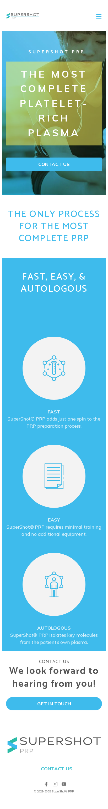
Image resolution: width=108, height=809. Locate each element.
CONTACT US (54, 164)
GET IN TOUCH (54, 704)
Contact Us (56, 769)
